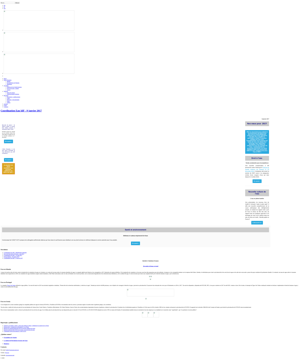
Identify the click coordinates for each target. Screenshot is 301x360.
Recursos (6, 95)
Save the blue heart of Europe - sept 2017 (14, 254)
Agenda (6, 104)
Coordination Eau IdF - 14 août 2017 (13, 255)
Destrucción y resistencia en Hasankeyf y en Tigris (16, 327)
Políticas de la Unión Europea (14, 87)
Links (8, 98)
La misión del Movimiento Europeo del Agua (16, 340)
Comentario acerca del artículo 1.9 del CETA (15, 331)
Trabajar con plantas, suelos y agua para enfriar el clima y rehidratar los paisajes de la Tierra (26, 325)
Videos (8, 102)
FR (4, 5)
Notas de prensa (11, 92)
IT (4, 7)
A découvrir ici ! (257, 222)
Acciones (6, 85)
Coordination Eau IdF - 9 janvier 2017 (21, 110)
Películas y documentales (13, 99)
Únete (5, 105)
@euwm (7, 352)
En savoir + (257, 181)
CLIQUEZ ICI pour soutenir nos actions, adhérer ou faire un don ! (8, 168)
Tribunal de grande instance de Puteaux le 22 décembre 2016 (257, 169)
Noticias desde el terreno (13, 94)
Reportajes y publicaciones (13, 97)
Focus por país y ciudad (13, 88)
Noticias (6, 91)
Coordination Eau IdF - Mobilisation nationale (15, 252)
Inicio (5, 78)
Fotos (8, 101)
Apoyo (8, 90)
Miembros (9, 84)
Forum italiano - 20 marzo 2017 (11, 256)
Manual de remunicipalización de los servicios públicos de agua (19, 328)
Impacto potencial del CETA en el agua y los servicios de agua (19, 330)
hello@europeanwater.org (12, 350)
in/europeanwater (10, 355)
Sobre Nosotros (7, 80)
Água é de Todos (11, 285)
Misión (8, 81)
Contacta (6, 106)
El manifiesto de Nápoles (13, 82)
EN (4, 8)
